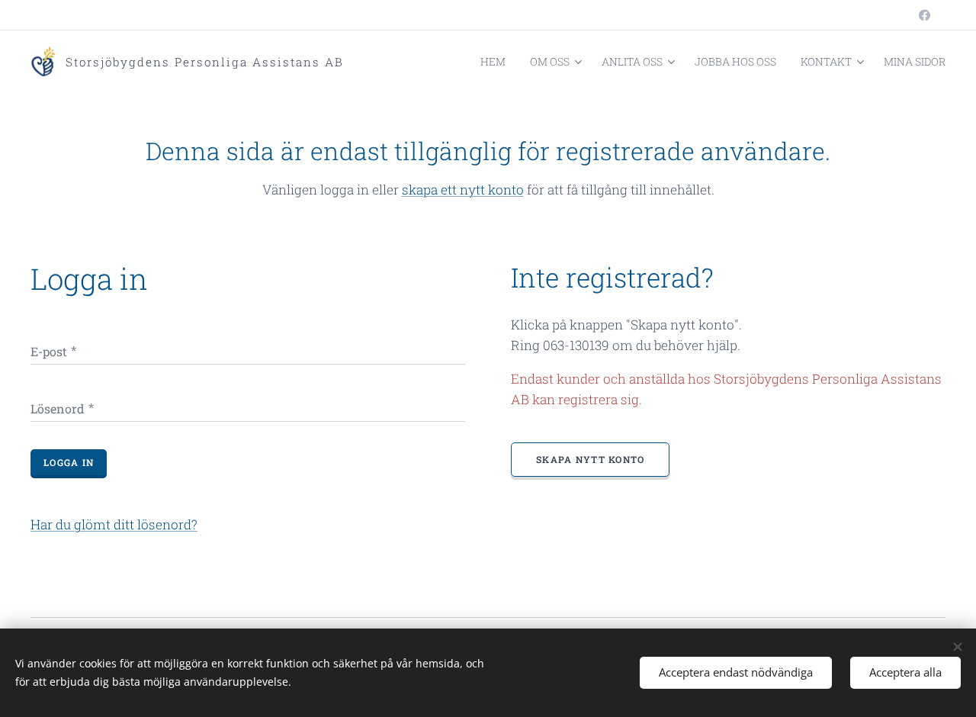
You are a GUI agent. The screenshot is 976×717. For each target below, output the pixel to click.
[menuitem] (497, 62)
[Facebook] (924, 15)
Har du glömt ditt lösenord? (113, 524)
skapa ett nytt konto (463, 189)
